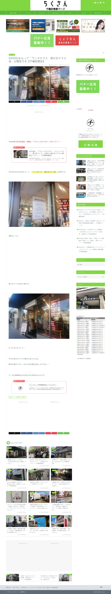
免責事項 (23, 591)
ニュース (41, 13)
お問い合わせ (98, 13)
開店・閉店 (13, 13)
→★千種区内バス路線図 (83, 358)
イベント (27, 13)
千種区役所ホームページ (83, 309)
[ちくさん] (55, 10)
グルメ (70, 13)
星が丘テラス (13, 397)
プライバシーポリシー (12, 591)
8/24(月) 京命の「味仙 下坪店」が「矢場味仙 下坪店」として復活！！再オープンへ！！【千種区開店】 (91, 240)
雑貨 (24, 397)
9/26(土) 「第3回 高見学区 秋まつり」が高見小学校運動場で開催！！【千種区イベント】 (92, 223)
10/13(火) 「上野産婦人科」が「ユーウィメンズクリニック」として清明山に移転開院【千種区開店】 (92, 249)
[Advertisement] (39, 126)
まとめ (84, 13)
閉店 (20, 397)
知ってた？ (56, 13)
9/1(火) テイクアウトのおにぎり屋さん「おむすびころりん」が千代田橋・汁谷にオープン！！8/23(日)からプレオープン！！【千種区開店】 (92, 213)
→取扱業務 (79, 354)
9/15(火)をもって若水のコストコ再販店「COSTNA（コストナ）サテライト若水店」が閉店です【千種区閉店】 (91, 232)
